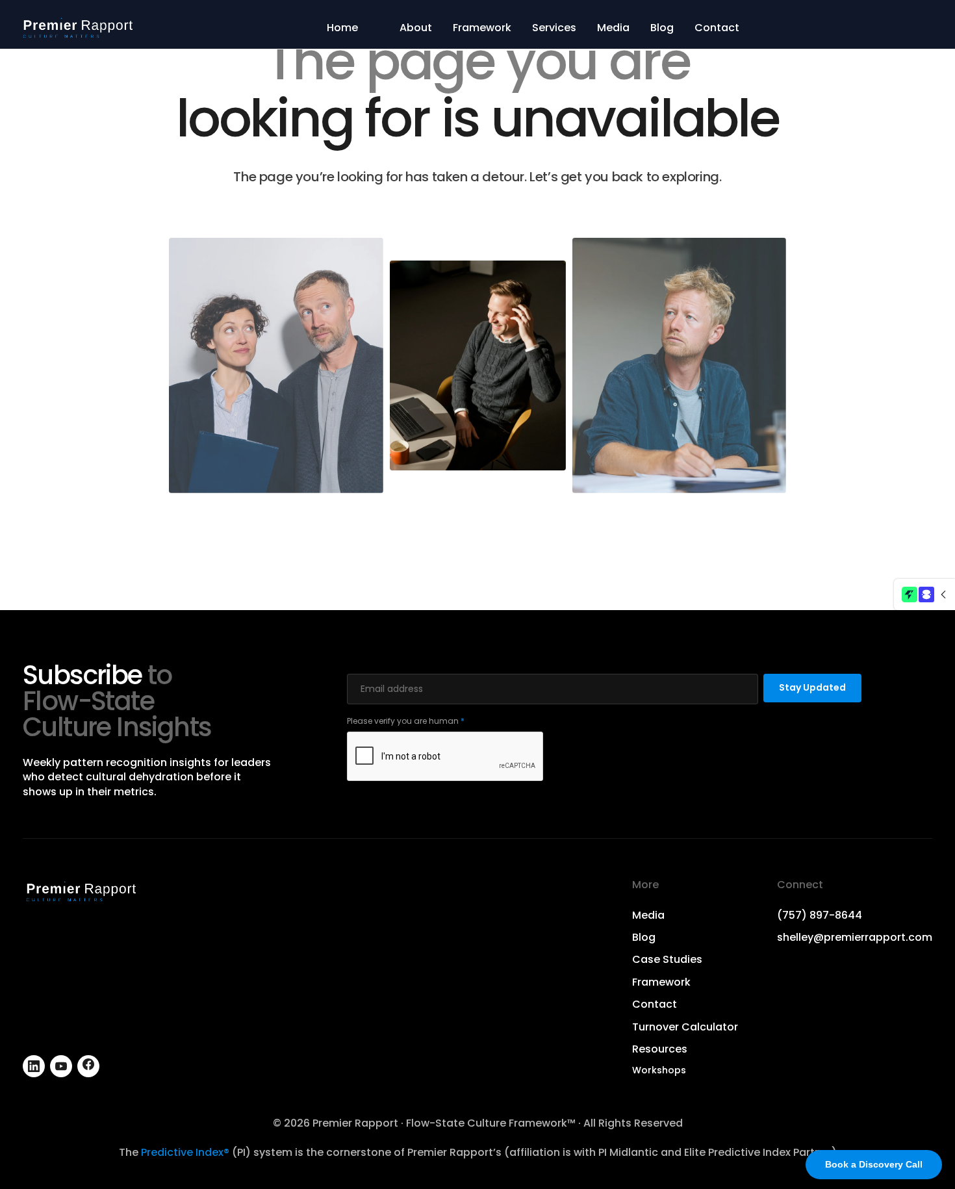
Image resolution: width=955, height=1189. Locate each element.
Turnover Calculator (685, 1027)
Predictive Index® (185, 1152)
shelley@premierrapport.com (854, 937)
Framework (482, 28)
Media (613, 28)
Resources (659, 1049)
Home (342, 28)
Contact (716, 28)
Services (554, 28)
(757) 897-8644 (819, 915)
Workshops (659, 1070)
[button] (924, 594)
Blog (662, 28)
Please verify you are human (406, 720)
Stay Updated (812, 687)
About (416, 28)
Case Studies (667, 959)
